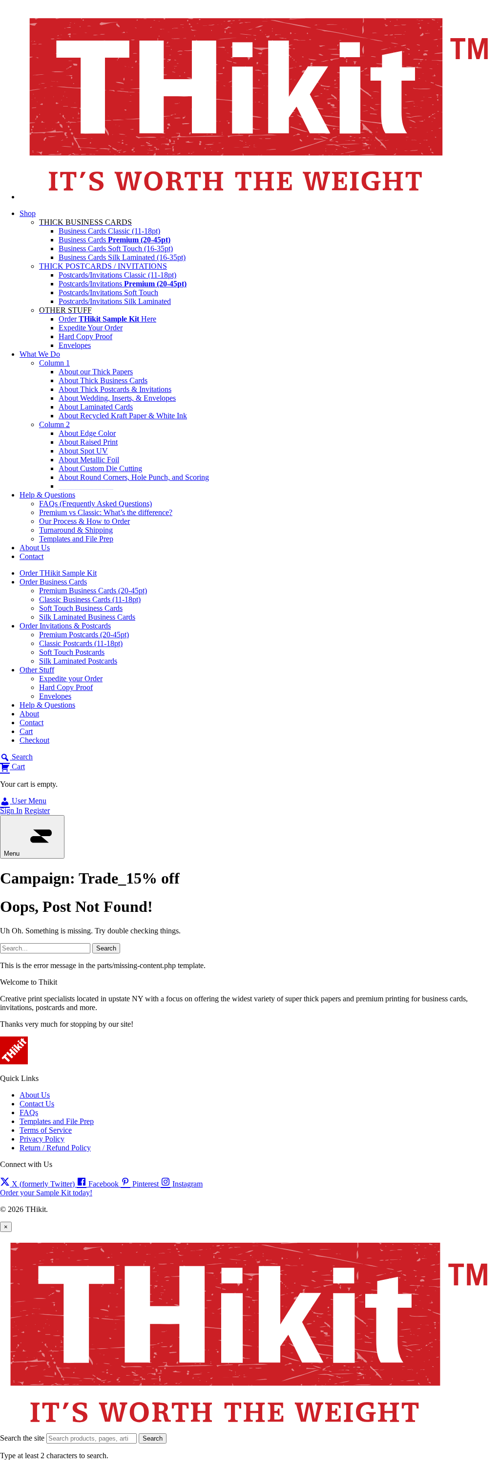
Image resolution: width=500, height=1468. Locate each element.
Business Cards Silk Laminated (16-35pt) (122, 257)
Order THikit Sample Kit (58, 573)
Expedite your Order (71, 678)
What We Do (40, 354)
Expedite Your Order (91, 328)
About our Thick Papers (96, 371)
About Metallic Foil (89, 459)
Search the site (22, 1438)
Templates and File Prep (76, 539)
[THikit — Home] (260, 197)
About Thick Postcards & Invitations (115, 389)
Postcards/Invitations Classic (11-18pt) (117, 275)
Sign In (11, 810)
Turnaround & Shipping (76, 530)
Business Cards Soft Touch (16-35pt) (116, 248)
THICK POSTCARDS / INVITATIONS (103, 266)
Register (37, 810)
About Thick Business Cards (103, 380)
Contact (31, 556)
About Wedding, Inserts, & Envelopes (117, 398)
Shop (28, 213)
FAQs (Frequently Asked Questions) (95, 503)
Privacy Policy (42, 1139)
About (29, 714)
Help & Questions (47, 495)
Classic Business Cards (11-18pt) (90, 599)
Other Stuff (37, 670)
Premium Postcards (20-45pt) (84, 634)
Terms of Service (46, 1130)
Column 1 (54, 363)
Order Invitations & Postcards (65, 626)
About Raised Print (88, 442)
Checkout (34, 740)
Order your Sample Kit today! (46, 1192)
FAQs (29, 1112)
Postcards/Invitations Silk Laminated (115, 301)
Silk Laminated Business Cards (87, 617)
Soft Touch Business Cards (81, 608)
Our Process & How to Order (84, 521)
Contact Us (37, 1104)
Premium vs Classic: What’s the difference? (105, 512)
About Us (35, 547)
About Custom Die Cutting (100, 468)
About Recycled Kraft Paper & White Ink (123, 415)
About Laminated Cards (96, 407)
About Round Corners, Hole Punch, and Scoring (134, 477)
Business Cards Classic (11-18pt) (109, 231)
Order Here (107, 319)
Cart (26, 731)
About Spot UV (83, 451)
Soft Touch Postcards (71, 652)
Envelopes (75, 345)
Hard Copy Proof (85, 336)
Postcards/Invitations (123, 284)
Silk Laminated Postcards (78, 661)
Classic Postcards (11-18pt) (81, 643)
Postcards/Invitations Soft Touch (108, 292)
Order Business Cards (53, 582)
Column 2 (54, 424)
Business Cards (114, 240)
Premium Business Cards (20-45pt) (93, 590)
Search (153, 1438)
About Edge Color (87, 433)
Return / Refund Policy (55, 1148)
